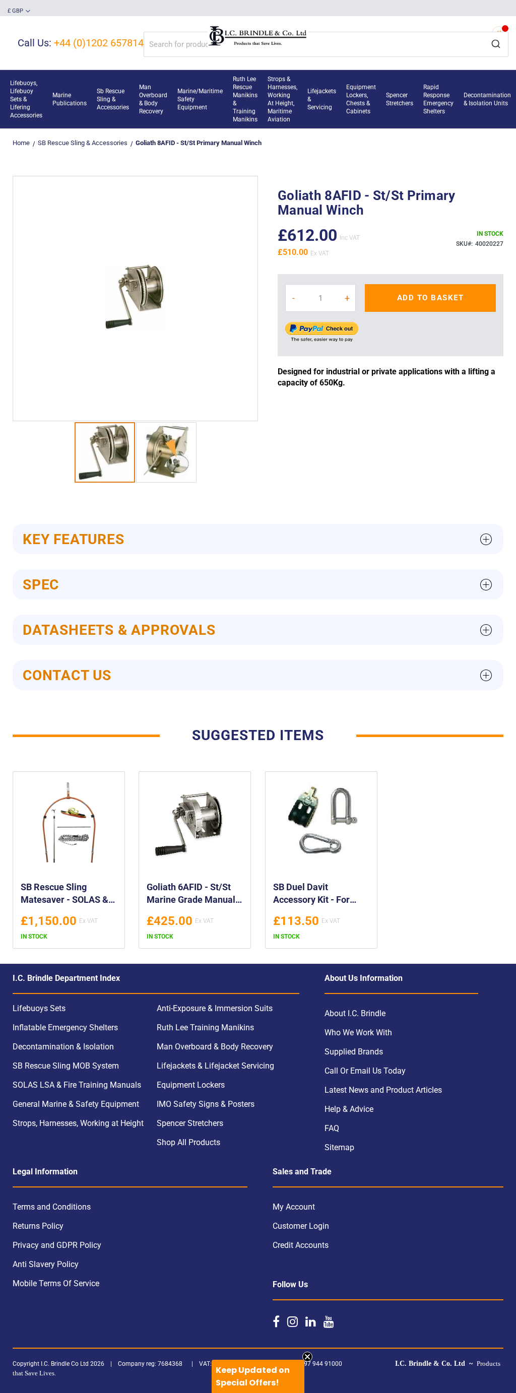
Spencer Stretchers (190, 1123)
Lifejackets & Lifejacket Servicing (215, 1066)
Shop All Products (188, 1142)
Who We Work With (358, 1032)
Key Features (73, 539)
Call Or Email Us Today (365, 1071)
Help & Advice (349, 1109)
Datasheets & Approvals (119, 630)
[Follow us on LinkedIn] (310, 1321)
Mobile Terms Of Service (56, 1283)
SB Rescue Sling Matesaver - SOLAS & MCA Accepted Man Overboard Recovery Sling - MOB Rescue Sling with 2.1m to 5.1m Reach (68, 895)
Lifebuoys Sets (39, 1008)
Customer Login (301, 1226)
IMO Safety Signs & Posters (205, 1104)
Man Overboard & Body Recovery (215, 1046)
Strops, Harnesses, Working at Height (78, 1123)
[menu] (258, 99)
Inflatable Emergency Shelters (65, 1027)
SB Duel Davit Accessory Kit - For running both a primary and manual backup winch (319, 895)
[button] (19, 12)
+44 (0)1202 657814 (99, 43)
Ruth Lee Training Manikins (205, 1027)
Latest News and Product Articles (383, 1090)
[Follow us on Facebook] (276, 1321)
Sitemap (339, 1147)
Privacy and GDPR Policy (57, 1245)
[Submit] (495, 44)
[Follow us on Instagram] (292, 1321)
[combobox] (326, 44)
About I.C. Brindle (355, 1013)
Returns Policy (38, 1226)
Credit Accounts (301, 1245)
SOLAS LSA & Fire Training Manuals (77, 1085)
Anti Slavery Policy (46, 1264)
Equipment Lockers (191, 1085)
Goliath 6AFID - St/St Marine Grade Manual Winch (191, 895)
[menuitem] (26, 99)
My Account (294, 1207)
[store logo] (258, 37)
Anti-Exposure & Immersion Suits (215, 1008)
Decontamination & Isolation (63, 1046)
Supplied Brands (354, 1051)
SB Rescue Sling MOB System (66, 1066)
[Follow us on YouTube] (329, 1321)
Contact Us (67, 675)
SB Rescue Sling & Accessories (82, 143)
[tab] (258, 539)
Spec (41, 584)
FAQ (332, 1128)
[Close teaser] (307, 1357)
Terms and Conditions (52, 1207)
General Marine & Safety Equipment (76, 1104)
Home (21, 143)
